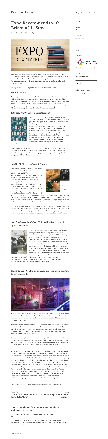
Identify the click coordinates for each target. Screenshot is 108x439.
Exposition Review (22, 12)
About (64, 13)
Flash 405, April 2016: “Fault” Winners (55, 395)
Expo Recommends (20, 384)
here (23, 320)
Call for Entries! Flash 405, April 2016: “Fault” (24, 395)
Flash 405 (78, 27)
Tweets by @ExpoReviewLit (84, 93)
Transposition (93, 13)
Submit (83, 13)
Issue (77, 48)
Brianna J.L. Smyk (30, 33)
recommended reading (46, 384)
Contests (78, 50)
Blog (77, 13)
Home (59, 13)
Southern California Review (58, 235)
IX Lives (62, 316)
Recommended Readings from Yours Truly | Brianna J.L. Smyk (32, 414)
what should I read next (59, 384)
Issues (71, 13)
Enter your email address (82, 76)
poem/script (48, 371)
